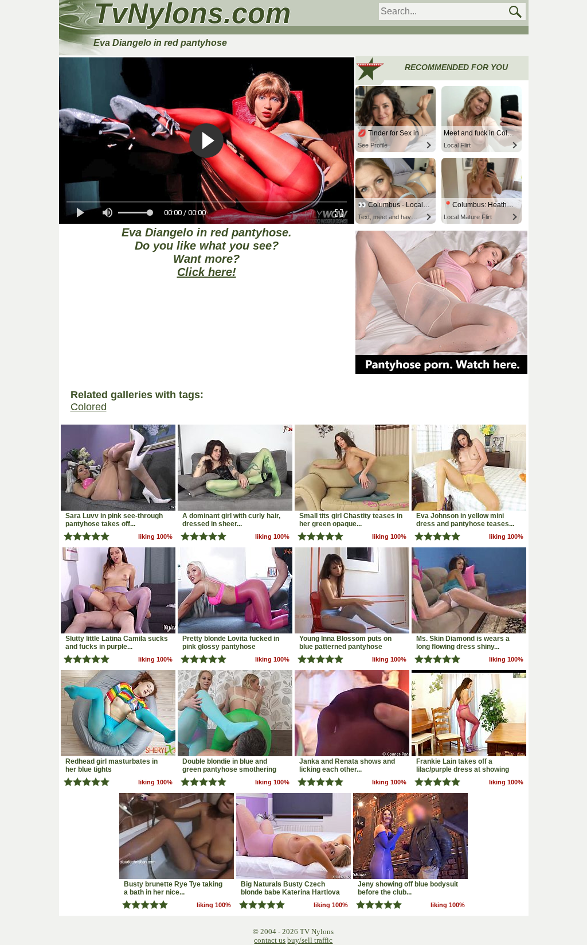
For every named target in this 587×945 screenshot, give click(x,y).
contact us (269, 940)
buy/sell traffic (309, 940)
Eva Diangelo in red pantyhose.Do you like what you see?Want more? (207, 252)
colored (89, 407)
